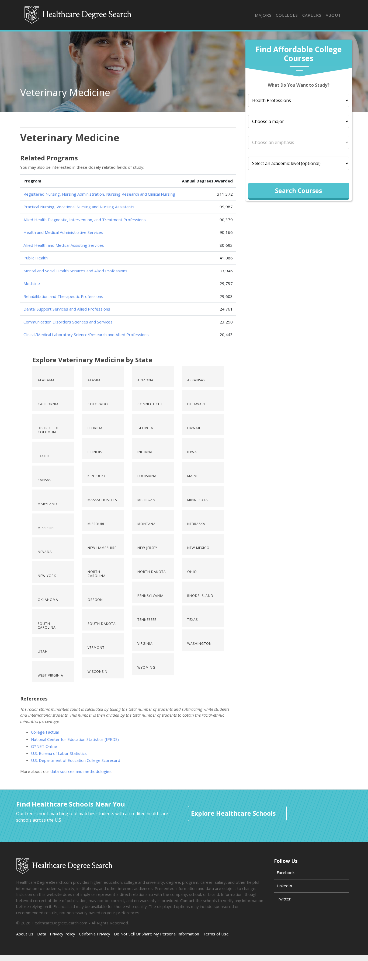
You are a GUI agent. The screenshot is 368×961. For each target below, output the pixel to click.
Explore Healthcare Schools (233, 813)
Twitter (284, 899)
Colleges (287, 15)
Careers (311, 15)
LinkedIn (284, 885)
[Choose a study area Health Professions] (298, 100)
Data (41, 934)
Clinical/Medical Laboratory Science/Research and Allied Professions (86, 334)
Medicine (31, 283)
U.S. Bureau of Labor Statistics (59, 753)
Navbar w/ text (78, 15)
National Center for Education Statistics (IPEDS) (75, 739)
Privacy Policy (62, 934)
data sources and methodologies (81, 771)
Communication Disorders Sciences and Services (68, 322)
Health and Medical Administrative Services (63, 232)
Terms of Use (216, 934)
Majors (263, 15)
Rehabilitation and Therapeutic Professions (63, 296)
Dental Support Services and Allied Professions (66, 309)
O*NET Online (44, 746)
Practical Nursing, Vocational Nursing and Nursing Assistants (78, 206)
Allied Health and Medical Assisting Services (63, 245)
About (333, 15)
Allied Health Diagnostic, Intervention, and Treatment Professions (84, 219)
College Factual (45, 732)
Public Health (35, 258)
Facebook (285, 872)
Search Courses (298, 190)
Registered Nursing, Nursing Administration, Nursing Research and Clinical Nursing (99, 194)
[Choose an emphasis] (298, 142)
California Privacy (94, 934)
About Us (24, 934)
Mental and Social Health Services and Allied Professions (75, 270)
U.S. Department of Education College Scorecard (75, 760)
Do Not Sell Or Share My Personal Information (156, 934)
